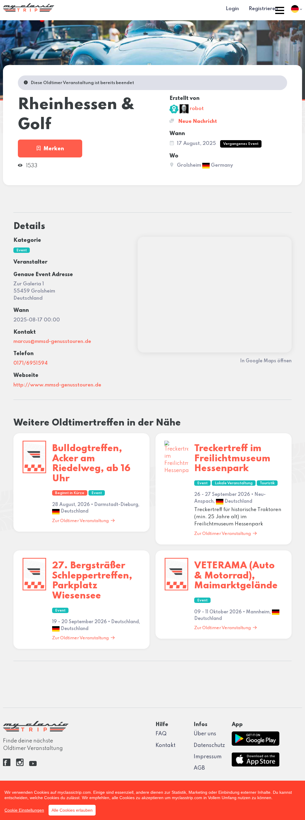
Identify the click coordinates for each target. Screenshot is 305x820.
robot (196, 108)
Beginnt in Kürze (69, 493)
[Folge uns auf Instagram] (20, 764)
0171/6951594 (30, 363)
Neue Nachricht (197, 121)
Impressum (208, 756)
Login (232, 8)
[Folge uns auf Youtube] (33, 764)
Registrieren (263, 8)
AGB (199, 768)
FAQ (160, 734)
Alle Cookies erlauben (72, 810)
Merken (53, 148)
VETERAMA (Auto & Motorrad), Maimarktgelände (236, 575)
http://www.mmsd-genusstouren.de (57, 385)
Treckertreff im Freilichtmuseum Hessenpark (232, 458)
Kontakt (165, 745)
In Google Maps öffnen (266, 361)
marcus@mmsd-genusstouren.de (52, 341)
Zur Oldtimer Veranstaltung (80, 521)
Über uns (205, 734)
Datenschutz (209, 745)
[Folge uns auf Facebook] (6, 764)
